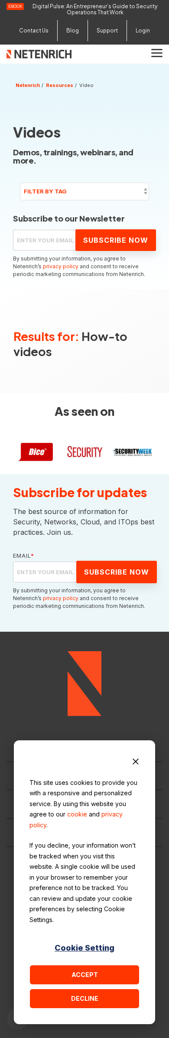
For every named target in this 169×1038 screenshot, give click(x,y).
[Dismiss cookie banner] (136, 763)
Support (107, 30)
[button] (156, 52)
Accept (85, 974)
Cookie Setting (84, 947)
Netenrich (28, 85)
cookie (77, 814)
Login (143, 30)
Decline (84, 998)
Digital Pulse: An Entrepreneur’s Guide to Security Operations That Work (94, 9)
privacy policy (60, 266)
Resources (59, 85)
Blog (72, 30)
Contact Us (34, 30)
